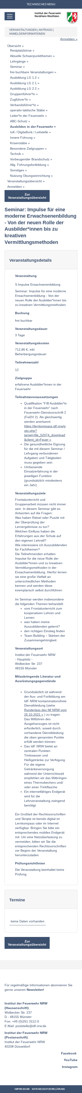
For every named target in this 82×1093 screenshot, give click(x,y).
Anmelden (67, 39)
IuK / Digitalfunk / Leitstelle (29, 132)
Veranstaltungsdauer (31, 329)
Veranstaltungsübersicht (24, 181)
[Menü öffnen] (10, 16)
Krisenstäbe (18, 143)
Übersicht (14, 46)
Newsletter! (35, 989)
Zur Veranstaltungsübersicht (27, 196)
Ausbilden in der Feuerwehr (31, 126)
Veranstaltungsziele (30, 493)
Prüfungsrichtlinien (30, 863)
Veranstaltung (26, 276)
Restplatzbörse (21, 50)
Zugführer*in (19, 99)
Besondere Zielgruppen (27, 148)
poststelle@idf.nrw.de (30, 1026)
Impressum (22, 1089)
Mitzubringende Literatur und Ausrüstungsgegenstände (38, 679)
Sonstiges (17, 170)
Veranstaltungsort (29, 648)
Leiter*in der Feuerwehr (27, 115)
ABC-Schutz (18, 121)
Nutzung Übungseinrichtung (30, 175)
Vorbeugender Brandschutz (29, 159)
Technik (15, 154)
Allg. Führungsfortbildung (28, 165)
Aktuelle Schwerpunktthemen (31, 56)
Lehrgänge (18, 61)
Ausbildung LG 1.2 (23, 77)
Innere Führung (21, 137)
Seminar (16, 66)
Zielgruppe (23, 378)
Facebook (69, 1053)
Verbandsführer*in (23, 105)
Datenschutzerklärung (48, 1089)
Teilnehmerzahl (26, 362)
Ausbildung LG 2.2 (23, 88)
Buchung (22, 313)
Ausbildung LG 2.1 (23, 83)
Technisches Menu (41, 4)
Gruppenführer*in (22, 94)
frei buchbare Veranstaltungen (32, 72)
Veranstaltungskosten (32, 343)
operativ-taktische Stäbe (27, 110)
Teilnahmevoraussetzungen (36, 397)
